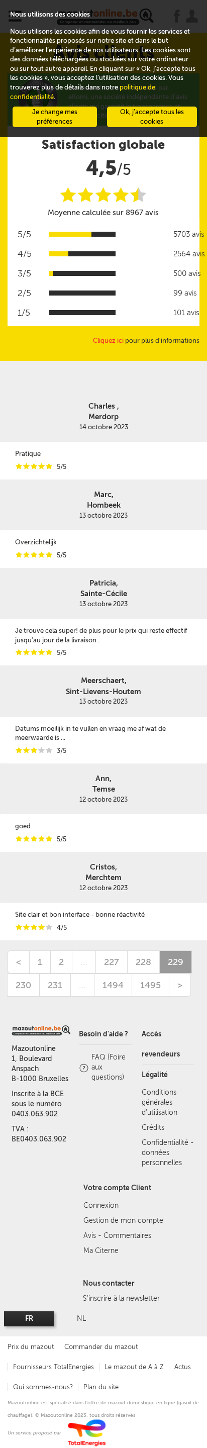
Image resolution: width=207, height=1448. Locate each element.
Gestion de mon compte (123, 1220)
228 (143, 962)
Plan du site (101, 1387)
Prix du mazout (31, 1346)
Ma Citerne (101, 1250)
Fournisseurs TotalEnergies (53, 1367)
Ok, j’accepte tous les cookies (152, 116)
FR (29, 1318)
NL (81, 1318)
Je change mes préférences (54, 116)
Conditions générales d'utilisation (159, 1102)
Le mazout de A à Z (134, 1367)
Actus (182, 1367)
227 (111, 962)
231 (55, 985)
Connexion (101, 1205)
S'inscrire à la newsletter (121, 1298)
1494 (113, 985)
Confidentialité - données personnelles (168, 1152)
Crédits (153, 1127)
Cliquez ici (108, 340)
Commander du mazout (101, 1346)
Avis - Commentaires (117, 1235)
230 (23, 985)
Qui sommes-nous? (43, 1387)
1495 (150, 985)
